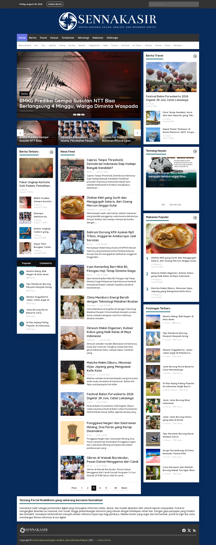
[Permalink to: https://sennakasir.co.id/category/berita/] (51, 152)
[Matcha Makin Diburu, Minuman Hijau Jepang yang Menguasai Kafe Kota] (118, 384)
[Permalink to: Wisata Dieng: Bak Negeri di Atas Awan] (153, 321)
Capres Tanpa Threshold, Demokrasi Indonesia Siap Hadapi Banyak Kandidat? (111, 164)
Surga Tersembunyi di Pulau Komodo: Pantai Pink (178, 452)
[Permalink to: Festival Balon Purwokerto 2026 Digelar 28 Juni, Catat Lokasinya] (72, 403)
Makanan (91, 209)
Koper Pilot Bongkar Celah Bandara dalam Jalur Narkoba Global (43, 245)
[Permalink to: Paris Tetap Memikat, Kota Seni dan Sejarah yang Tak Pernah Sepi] (153, 117)
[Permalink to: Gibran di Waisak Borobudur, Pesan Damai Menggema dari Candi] (72, 467)
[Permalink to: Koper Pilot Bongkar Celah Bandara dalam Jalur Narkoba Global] (25, 248)
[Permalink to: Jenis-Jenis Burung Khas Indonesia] (153, 405)
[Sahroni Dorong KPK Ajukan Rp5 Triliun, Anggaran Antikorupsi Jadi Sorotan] (99, 257)
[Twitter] (189, 530)
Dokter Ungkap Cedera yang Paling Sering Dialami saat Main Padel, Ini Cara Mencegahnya (42, 230)
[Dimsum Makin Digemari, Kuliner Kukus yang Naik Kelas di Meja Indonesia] (93, 352)
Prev (74, 487)
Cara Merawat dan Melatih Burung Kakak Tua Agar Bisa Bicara (178, 469)
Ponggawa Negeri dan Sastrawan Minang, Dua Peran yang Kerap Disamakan (111, 427)
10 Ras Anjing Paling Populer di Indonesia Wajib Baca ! (37, 324)
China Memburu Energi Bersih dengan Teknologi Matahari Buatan (112, 299)
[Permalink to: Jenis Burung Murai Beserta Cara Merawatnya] (153, 371)
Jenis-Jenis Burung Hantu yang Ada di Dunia (177, 418)
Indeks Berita (104, 540)
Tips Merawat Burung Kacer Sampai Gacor (178, 435)
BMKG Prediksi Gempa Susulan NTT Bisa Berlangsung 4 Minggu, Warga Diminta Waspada (78, 103)
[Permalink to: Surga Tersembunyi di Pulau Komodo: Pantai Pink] (153, 455)
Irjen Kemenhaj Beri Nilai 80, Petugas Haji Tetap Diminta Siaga (111, 269)
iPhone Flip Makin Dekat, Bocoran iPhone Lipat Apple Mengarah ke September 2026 (118, 139)
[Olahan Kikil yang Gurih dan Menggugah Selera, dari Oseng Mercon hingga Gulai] (96, 222)
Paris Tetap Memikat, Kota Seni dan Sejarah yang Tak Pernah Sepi (178, 114)
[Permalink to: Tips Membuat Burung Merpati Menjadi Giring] (153, 338)
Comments (46, 263)
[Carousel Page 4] (175, 205)
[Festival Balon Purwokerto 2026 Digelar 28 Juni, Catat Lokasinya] (137, 412)
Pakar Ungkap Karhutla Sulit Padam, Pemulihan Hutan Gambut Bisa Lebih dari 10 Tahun (35, 184)
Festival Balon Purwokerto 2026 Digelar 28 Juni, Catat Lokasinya (110, 396)
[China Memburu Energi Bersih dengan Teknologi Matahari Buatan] (105, 318)
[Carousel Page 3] (83, 114)
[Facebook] (184, 530)
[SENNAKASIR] (108, 21)
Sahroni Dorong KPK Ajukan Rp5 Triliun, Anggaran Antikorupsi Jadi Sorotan (111, 236)
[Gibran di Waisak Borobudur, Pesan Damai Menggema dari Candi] (124, 475)
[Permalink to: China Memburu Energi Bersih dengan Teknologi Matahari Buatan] (72, 307)
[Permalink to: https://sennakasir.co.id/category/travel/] (195, 56)
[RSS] (194, 530)
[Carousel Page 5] (179, 205)
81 (116, 487)
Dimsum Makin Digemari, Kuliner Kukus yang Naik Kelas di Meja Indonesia (110, 332)
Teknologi (91, 305)
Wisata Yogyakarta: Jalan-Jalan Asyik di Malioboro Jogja (37, 298)
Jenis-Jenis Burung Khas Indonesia (176, 401)
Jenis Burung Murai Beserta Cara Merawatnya (37, 311)
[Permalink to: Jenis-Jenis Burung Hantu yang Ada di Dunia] (153, 422)
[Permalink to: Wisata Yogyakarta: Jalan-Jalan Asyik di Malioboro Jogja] (153, 355)
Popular (26, 263)
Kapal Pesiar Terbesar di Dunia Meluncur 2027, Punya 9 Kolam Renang (179, 131)
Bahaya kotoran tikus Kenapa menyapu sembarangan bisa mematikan (167, 174)
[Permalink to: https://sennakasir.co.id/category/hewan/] (195, 151)
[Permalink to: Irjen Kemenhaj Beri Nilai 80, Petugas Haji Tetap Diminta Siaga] (72, 276)
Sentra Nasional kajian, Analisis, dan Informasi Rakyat (59, 540)
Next (124, 487)
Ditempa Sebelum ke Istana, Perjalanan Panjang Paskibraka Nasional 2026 (78, 139)
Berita (24, 93)
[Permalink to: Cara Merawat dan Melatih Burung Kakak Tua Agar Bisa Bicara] (153, 472)
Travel (89, 402)
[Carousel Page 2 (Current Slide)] (78, 114)
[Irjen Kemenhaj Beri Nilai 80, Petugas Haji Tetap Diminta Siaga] (101, 287)
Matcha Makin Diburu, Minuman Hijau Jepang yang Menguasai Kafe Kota (109, 366)
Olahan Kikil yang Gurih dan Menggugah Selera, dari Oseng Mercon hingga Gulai (109, 202)
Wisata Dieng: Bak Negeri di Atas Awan (37, 272)
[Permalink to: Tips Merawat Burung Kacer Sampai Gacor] (153, 439)
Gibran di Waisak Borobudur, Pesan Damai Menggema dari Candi (112, 460)
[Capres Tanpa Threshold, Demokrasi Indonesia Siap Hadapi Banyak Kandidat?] (98, 187)
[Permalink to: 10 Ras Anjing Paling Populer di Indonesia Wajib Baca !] (153, 388)
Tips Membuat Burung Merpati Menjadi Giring (39, 285)
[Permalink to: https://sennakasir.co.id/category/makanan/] (195, 218)
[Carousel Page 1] (74, 114)
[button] (196, 4)
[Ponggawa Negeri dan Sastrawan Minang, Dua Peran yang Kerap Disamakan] (107, 448)
